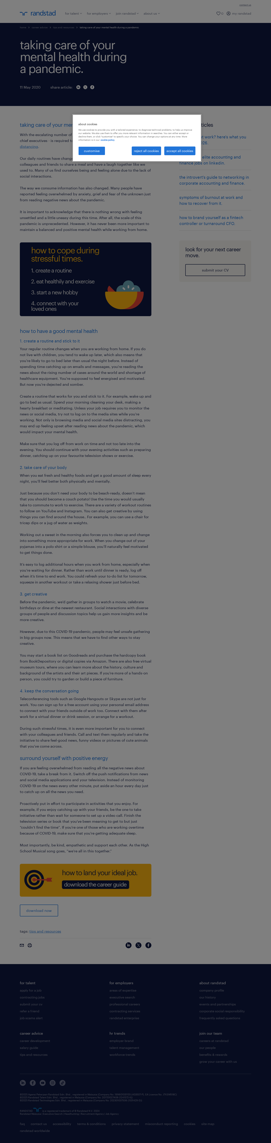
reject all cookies (146, 151)
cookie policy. (108, 140)
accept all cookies (179, 151)
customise (92, 151)
